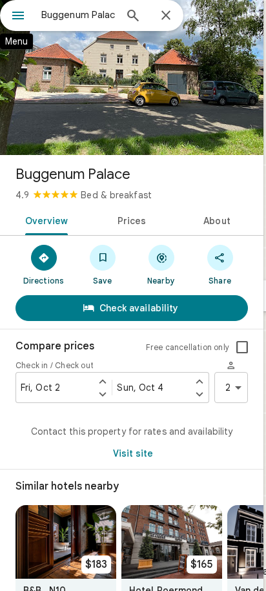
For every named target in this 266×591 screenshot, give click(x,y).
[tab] (44, 219)
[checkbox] (242, 347)
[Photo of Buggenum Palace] (131, 77)
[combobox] (78, 15)
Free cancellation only (187, 347)
